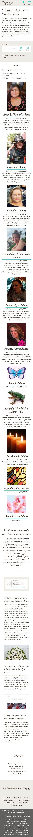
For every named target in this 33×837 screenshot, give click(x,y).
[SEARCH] (28, 48)
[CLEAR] (21, 48)
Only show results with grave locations (14, 56)
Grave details (16, 520)
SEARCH (5, 44)
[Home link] (7, 3)
